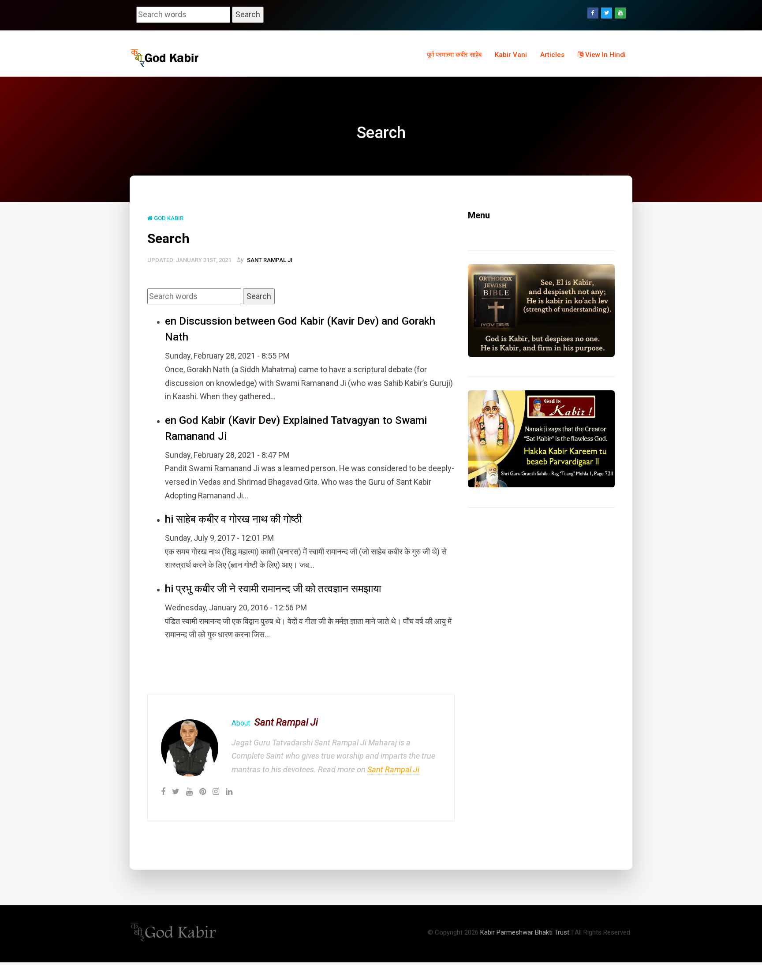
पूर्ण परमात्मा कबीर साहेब (454, 55)
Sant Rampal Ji (269, 260)
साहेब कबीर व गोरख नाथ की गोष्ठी (239, 519)
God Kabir (168, 218)
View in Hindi (604, 55)
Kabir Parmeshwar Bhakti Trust (524, 932)
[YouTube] (620, 13)
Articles (552, 55)
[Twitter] (606, 13)
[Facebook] (592, 13)
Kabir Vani (511, 55)
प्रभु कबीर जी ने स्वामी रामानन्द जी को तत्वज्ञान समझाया (278, 589)
